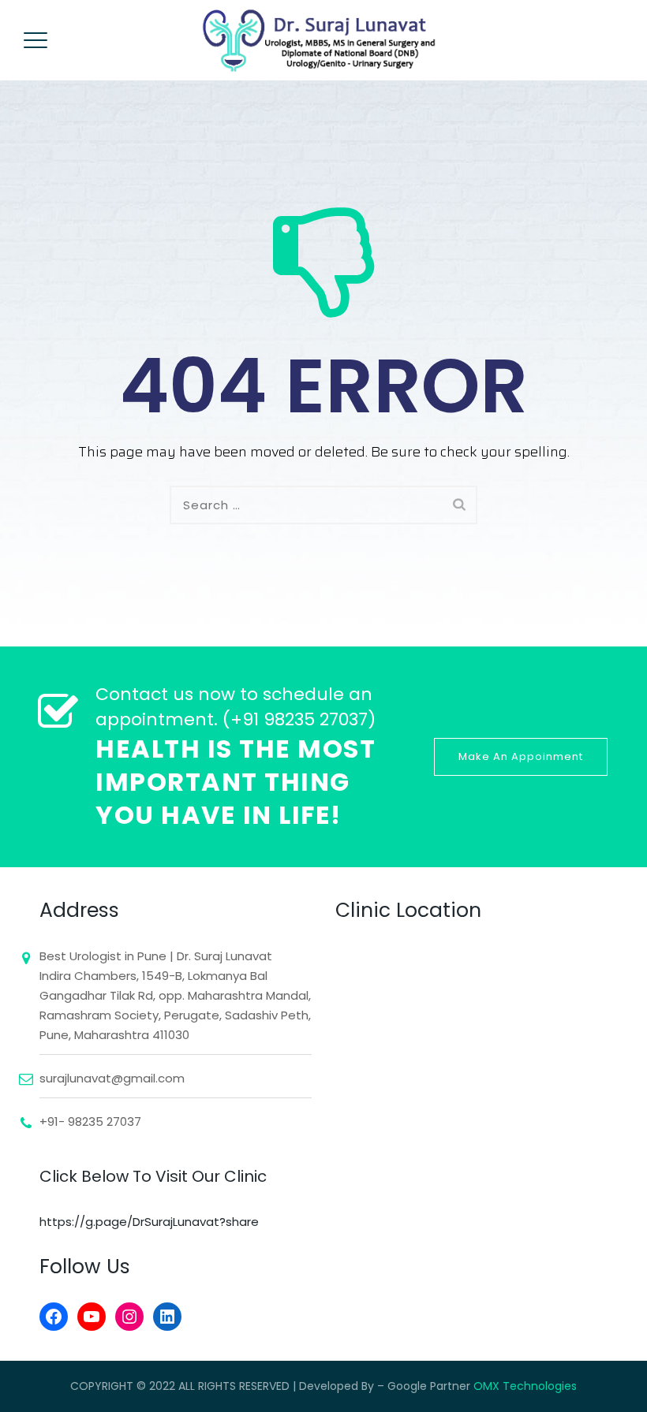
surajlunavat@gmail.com (112, 1078)
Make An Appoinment (520, 756)
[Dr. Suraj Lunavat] (321, 40)
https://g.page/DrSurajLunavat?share (149, 1221)
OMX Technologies (525, 1386)
